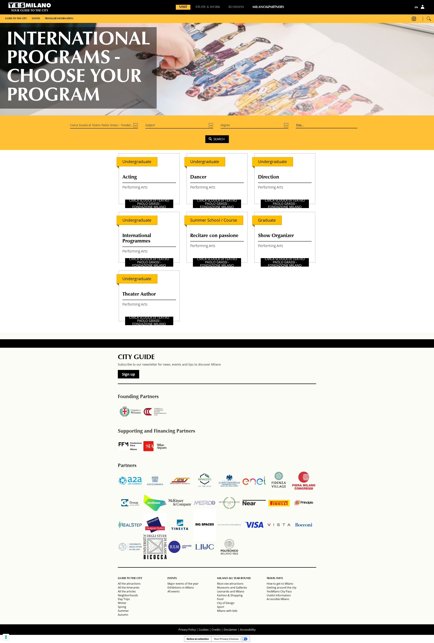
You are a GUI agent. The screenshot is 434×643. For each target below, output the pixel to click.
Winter (122, 603)
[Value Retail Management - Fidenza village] (279, 480)
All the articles (127, 591)
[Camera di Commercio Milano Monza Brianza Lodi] (154, 411)
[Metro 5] (204, 502)
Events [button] (36, 18)
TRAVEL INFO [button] (275, 578)
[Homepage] (29, 5)
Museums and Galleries (232, 587)
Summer (123, 611)
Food (220, 599)
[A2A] (130, 480)
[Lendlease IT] (154, 502)
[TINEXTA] (179, 524)
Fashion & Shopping (230, 595)
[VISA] (254, 524)
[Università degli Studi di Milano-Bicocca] (154, 546)
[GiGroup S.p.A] (130, 502)
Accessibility (247, 629)
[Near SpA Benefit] (254, 502)
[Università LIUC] (204, 546)
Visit (183, 7)
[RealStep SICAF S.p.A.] (130, 524)
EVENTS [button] (172, 578)
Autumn (123, 615)
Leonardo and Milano (230, 591)
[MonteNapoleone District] (229, 502)
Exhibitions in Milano (180, 587)
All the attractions (129, 583)
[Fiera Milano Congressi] (303, 480)
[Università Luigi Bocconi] (303, 524)
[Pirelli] (279, 502)
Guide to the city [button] (16, 18)
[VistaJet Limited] (279, 524)
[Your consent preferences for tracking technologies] (6, 637)
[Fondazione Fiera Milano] (130, 446)
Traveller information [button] (59, 18)
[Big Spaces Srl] (204, 524)
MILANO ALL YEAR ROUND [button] (234, 578)
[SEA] (154, 446)
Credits (216, 629)
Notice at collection (198, 638)
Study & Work (207, 7)
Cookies (204, 629)
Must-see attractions (230, 583)
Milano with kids (227, 611)
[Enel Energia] (254, 480)
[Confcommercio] (229, 480)
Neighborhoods (128, 595)
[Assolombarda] (154, 480)
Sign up (128, 374)
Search (219, 139)
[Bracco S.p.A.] (204, 480)
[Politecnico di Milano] (229, 546)
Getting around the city (281, 587)
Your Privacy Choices (226, 638)
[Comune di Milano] (130, 411)
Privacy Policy (187, 629)
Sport (220, 607)
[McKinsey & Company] (179, 502)
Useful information (279, 595)
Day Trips (124, 599)
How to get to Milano (280, 583)
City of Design (225, 603)
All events (173, 591)
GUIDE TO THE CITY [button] (130, 578)
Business (236, 7)
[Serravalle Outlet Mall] (154, 524)
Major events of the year (183, 583)
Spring (122, 607)
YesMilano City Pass (279, 591)
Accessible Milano (278, 599)
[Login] (423, 7)
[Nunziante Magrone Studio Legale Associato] (229, 524)
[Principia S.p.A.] (303, 502)
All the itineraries (129, 587)
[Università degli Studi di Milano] (130, 546)
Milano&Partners (268, 7)
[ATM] (179, 480)
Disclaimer (230, 629)
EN (416, 7)
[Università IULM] (179, 546)
